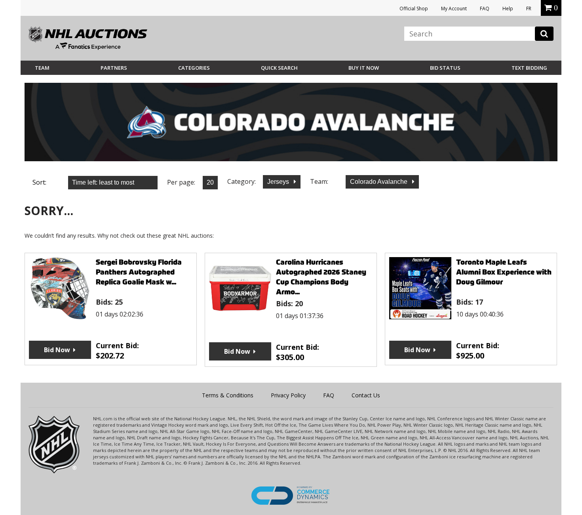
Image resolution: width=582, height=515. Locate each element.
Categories (194, 67)
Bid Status (445, 67)
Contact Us (366, 395)
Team (42, 67)
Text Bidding (529, 67)
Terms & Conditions (227, 395)
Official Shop (413, 8)
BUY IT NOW (363, 67)
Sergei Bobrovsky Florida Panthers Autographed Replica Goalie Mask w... (139, 272)
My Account (454, 8)
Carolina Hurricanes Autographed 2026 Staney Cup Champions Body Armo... (321, 277)
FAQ (484, 8)
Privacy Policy (288, 395)
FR (528, 8)
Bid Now (57, 349)
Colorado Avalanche (379, 181)
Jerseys (279, 181)
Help (507, 8)
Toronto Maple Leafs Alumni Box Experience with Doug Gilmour (504, 272)
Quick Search (279, 67)
